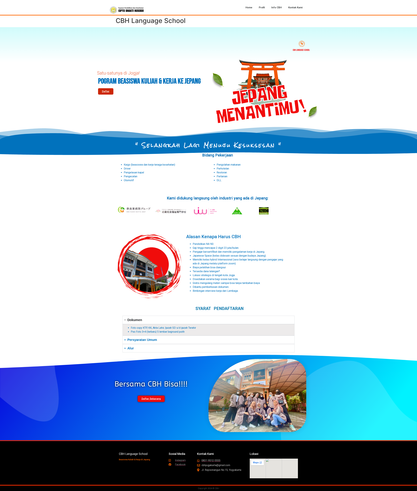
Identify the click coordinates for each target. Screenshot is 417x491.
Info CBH (276, 7)
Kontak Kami (295, 7)
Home (248, 7)
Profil (262, 7)
